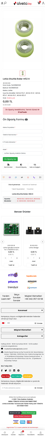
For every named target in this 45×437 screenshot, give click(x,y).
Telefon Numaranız (10, 135)
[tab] (14, 184)
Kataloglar (27, 376)
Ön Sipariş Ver (10, 159)
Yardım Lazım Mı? (5, 297)
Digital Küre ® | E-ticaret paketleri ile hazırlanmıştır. (22, 427)
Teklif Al (11, 265)
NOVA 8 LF (22, 201)
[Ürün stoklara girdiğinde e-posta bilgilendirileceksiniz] (28, 177)
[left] (2, 242)
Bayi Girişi (6, 376)
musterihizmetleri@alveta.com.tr (16, 349)
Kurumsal (22, 310)
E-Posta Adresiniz (9, 142)
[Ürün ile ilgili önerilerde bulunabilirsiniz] (41, 177)
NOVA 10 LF (20, 199)
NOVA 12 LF (29, 199)
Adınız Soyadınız (9, 127)
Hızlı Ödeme (16, 376)
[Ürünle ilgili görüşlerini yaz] (16, 177)
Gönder (39, 323)
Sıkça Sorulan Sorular (16, 297)
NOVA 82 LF (31, 201)
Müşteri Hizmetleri (34, 297)
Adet (5, 149)
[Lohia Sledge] (34, 230)
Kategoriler (22, 336)
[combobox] (3, 323)
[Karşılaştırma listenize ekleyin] (22, 177)
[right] (42, 242)
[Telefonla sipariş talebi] (35, 177)
